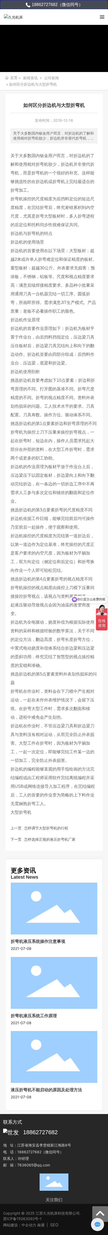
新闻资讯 (30, 78)
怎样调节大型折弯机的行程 (46, 828)
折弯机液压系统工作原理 (34, 1015)
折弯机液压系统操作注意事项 (38, 941)
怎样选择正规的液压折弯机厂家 (49, 839)
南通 (41, 1225)
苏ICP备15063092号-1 (22, 1218)
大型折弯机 (20, 812)
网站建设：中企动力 (19, 1225)
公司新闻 (51, 78)
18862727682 (40, 1132)
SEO (54, 1224)
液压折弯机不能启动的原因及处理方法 (46, 1089)
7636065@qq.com (33, 1165)
